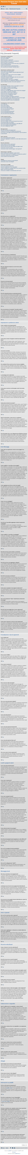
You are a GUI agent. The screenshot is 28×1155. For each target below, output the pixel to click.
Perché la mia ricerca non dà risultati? (8, 145)
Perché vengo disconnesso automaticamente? (9, 65)
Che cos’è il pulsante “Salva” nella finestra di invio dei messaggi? (13, 97)
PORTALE (7, 12)
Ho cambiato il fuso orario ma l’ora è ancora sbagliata (11, 74)
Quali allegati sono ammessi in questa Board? (9, 160)
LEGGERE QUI (6, 48)
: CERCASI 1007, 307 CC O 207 (14, 32)
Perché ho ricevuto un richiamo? (7, 95)
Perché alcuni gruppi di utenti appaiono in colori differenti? (11, 123)
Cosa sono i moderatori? (5, 118)
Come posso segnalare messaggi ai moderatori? (10, 96)
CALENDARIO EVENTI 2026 (14, 44)
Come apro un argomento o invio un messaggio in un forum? (12, 85)
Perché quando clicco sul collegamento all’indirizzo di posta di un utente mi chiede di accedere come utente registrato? (13, 81)
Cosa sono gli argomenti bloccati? (7, 112)
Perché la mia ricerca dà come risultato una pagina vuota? (12, 146)
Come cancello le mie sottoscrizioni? (7, 156)
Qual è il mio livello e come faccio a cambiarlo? (9, 79)
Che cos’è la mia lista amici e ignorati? (8, 137)
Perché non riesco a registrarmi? (7, 59)
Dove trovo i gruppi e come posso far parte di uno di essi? (12, 121)
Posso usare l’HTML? (5, 105)
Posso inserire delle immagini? (6, 107)
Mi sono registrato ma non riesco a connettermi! (10, 61)
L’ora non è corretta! (4, 73)
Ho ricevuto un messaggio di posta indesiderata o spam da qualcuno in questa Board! (14, 133)
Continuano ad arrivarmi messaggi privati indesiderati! (11, 131)
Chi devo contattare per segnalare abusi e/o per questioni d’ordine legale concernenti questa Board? (13, 169)
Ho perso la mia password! (6, 64)
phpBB (9, 1150)
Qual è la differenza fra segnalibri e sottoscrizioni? (10, 152)
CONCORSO (14, 39)
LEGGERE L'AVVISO (17, 50)
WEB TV (11, 12)
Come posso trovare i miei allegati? (7, 161)
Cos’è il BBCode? (4, 104)
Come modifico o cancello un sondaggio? (8, 91)
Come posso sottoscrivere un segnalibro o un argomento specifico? (13, 154)
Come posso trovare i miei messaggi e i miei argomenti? (11, 148)
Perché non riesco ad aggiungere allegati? (9, 94)
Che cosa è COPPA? (5, 58)
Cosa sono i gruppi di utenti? (6, 120)
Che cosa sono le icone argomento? (7, 113)
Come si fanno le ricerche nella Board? (8, 144)
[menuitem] (4, 6)
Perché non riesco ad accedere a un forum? (9, 92)
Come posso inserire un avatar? (7, 78)
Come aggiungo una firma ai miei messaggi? (9, 88)
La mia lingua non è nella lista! (6, 75)
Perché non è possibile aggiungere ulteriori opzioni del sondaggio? (13, 90)
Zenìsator (14, 1152)
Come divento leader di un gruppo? (7, 122)
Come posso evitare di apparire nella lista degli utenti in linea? (12, 72)
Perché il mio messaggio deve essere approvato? (10, 98)
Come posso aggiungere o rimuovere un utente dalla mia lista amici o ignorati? (14, 139)
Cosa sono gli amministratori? (6, 117)
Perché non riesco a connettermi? (7, 62)
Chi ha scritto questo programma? (7, 165)
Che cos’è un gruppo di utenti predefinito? (8, 124)
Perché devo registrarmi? (5, 57)
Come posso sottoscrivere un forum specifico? (9, 155)
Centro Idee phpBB (5, 1101)
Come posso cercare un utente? (7, 147)
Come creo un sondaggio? (6, 89)
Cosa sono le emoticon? (5, 106)
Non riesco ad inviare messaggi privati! (8, 130)
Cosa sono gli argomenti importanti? (7, 111)
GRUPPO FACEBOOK (18, 12)
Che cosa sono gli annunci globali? (7, 108)
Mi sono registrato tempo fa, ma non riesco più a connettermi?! (12, 63)
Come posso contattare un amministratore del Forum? (11, 170)
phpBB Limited (9, 1088)
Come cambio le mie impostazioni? (7, 71)
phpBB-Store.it (17, 1153)
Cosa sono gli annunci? (5, 110)
